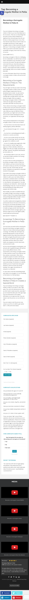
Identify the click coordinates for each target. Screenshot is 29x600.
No (6, 444)
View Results (15, 454)
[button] (2, 13)
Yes (6, 441)
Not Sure (7, 447)
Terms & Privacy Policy (8, 382)
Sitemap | (14, 581)
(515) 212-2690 (15, 585)
